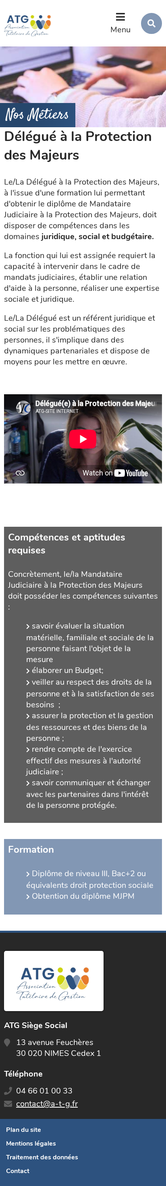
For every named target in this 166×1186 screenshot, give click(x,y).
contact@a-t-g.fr (47, 1103)
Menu (120, 29)
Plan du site (23, 1129)
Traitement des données (42, 1157)
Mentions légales (31, 1143)
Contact (17, 1171)
